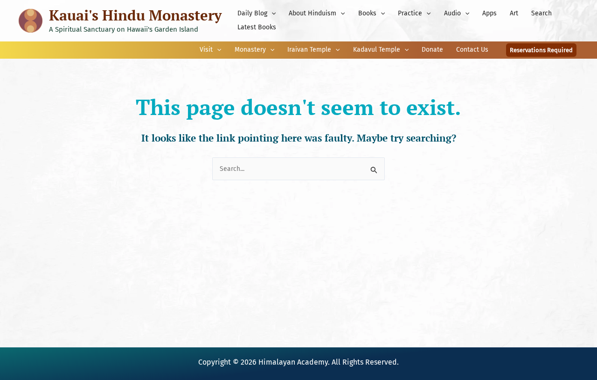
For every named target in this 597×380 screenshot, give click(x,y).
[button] (271, 13)
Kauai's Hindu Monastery (135, 15)
